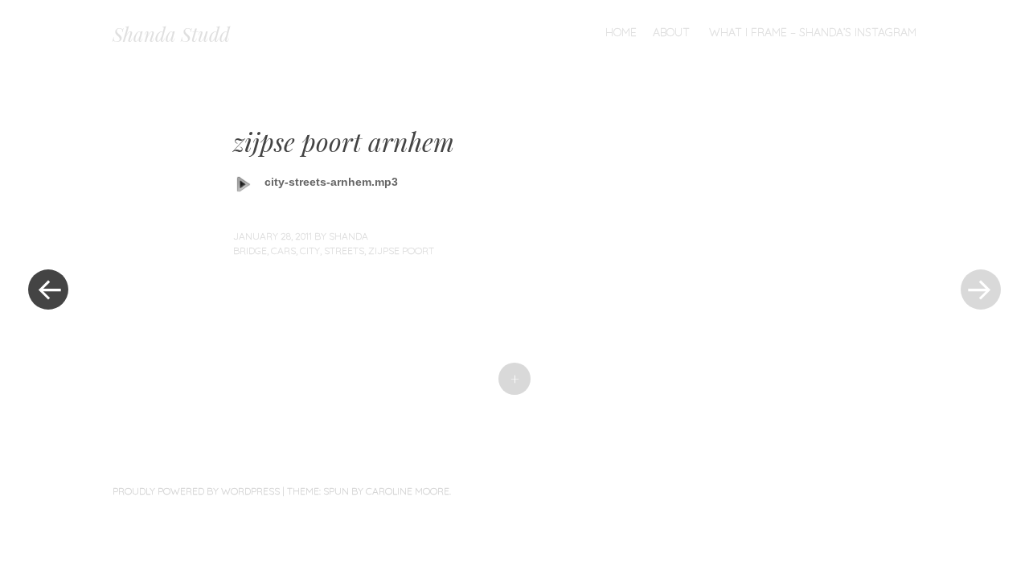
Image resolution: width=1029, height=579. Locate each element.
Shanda (348, 236)
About (671, 32)
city (310, 250)
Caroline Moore (407, 491)
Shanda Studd (171, 34)
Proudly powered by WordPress (196, 491)
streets (344, 250)
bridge (250, 250)
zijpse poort (401, 250)
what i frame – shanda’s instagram (812, 32)
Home (621, 32)
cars (283, 250)
